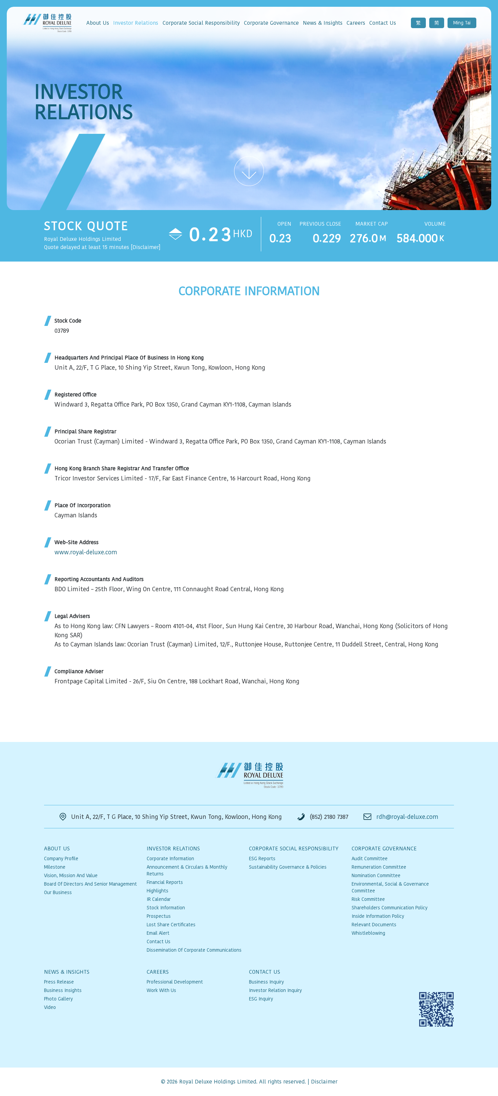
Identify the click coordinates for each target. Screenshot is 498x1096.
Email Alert (158, 933)
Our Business (58, 892)
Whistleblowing (368, 933)
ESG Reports (262, 858)
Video (50, 1007)
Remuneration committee (379, 867)
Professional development (175, 981)
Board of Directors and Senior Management (90, 884)
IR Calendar (159, 899)
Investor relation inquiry (275, 990)
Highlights (157, 890)
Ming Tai (462, 22)
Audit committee (370, 858)
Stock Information (166, 907)
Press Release (59, 981)
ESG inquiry (261, 998)
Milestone (54, 867)
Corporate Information (170, 858)
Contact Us (158, 941)
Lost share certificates (171, 924)
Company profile (61, 858)
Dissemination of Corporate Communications (194, 950)
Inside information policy (378, 916)
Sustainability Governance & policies (288, 867)
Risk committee (368, 899)
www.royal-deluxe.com (86, 552)
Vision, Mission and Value (71, 875)
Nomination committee (376, 875)
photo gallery (58, 998)
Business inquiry (266, 981)
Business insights (63, 990)
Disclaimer (324, 1081)
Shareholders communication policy (390, 907)
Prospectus (159, 916)
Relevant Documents (374, 924)
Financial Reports (165, 882)
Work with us (161, 990)
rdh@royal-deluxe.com (407, 816)
